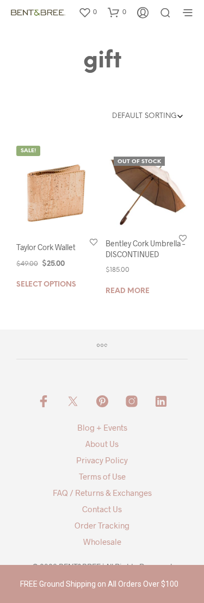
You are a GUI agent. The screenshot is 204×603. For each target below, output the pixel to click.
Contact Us (102, 509)
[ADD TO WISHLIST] (93, 241)
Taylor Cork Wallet (46, 247)
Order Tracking (102, 525)
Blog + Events (102, 427)
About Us (102, 444)
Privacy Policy (102, 460)
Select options (46, 284)
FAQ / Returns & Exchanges (102, 493)
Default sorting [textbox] (144, 116)
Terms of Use (102, 476)
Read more (128, 291)
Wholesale (102, 541)
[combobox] (138, 116)
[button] (87, 12)
